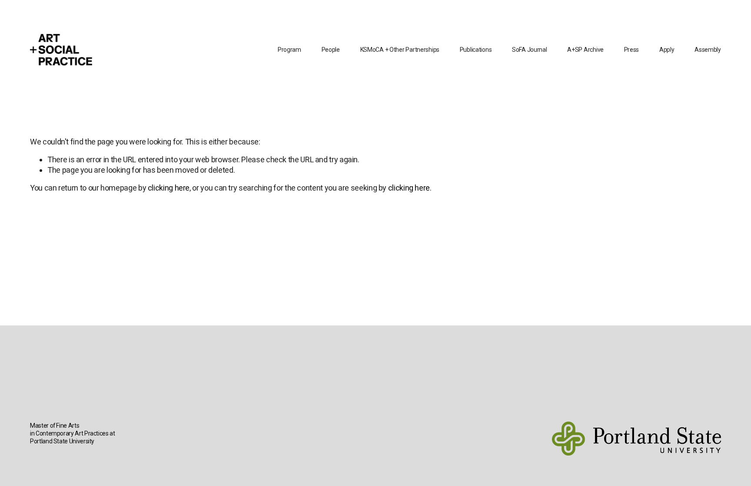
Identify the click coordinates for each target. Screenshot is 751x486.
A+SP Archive (585, 49)
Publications (476, 49)
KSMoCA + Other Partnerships (399, 49)
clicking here (168, 187)
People (331, 49)
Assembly (708, 49)
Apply (667, 49)
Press (631, 49)
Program (289, 49)
